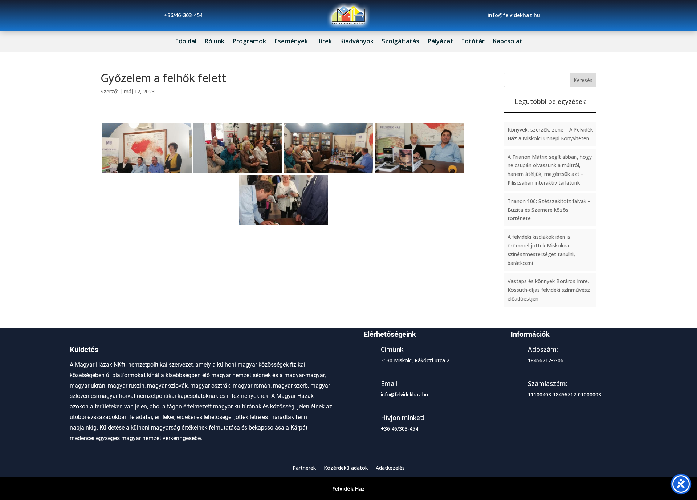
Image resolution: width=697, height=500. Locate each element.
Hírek (324, 42)
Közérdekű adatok (346, 468)
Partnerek (304, 468)
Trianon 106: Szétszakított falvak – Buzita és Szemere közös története (549, 210)
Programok (249, 42)
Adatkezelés (390, 468)
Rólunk (214, 42)
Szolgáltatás (400, 42)
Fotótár (473, 42)
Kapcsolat (507, 42)
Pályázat (440, 42)
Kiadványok (357, 42)
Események (291, 42)
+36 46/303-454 (399, 428)
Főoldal (185, 42)
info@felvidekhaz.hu (404, 394)
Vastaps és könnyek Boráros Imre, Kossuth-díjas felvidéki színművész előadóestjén (549, 290)
